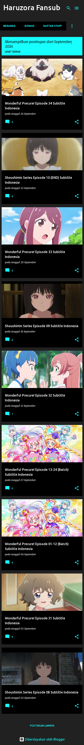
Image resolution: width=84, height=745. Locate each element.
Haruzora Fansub (31, 7)
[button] (76, 122)
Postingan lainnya (42, 725)
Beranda (9, 26)
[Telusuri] (68, 8)
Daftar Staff (52, 26)
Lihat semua (12, 51)
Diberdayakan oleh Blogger (44, 739)
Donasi (29, 26)
